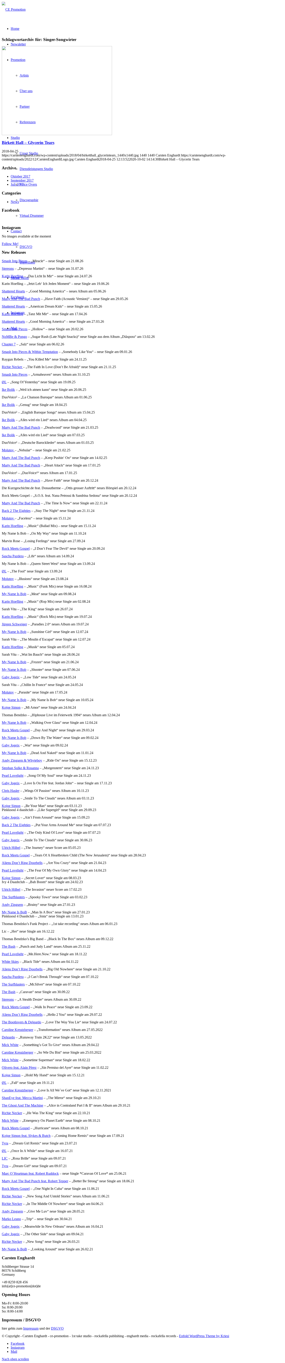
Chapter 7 (9, 344)
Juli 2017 (17, 184)
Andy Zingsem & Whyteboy (22, 760)
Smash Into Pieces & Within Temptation (30, 352)
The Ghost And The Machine (22, 1105)
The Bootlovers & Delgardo (21, 1022)
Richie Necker (12, 367)
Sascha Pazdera (13, 556)
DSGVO (57, 1328)
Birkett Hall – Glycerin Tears (28, 142)
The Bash (8, 946)
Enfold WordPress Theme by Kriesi (204, 1336)
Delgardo (8, 1037)
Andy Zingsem (12, 905)
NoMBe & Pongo (14, 337)
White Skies (10, 961)
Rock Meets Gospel (16, 548)
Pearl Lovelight (12, 775)
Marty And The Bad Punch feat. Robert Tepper (35, 1181)
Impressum (31, 1328)
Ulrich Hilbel (11, 848)
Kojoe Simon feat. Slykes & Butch (26, 1136)
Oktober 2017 (20, 176)
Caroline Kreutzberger (17, 1030)
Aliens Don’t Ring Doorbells (22, 863)
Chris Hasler (10, 791)
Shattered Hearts (13, 291)
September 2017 (22, 180)
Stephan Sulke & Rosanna (20, 768)
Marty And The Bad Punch (21, 299)
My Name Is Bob (14, 594)
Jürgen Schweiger (14, 624)
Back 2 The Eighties (16, 511)
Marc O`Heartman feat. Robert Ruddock (30, 1173)
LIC (5, 1158)
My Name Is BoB (14, 912)
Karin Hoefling (12, 276)
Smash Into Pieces (14, 261)
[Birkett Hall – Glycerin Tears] (57, 134)
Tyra (5, 1143)
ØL (4, 382)
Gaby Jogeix (11, 677)
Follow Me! (10, 244)
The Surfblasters (13, 897)
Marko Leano (11, 1219)
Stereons (8, 268)
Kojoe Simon (11, 707)
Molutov (8, 450)
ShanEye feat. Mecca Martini (22, 1098)
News (15, 202)
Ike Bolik (8, 389)
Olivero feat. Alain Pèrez (19, 1067)
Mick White (10, 1045)
